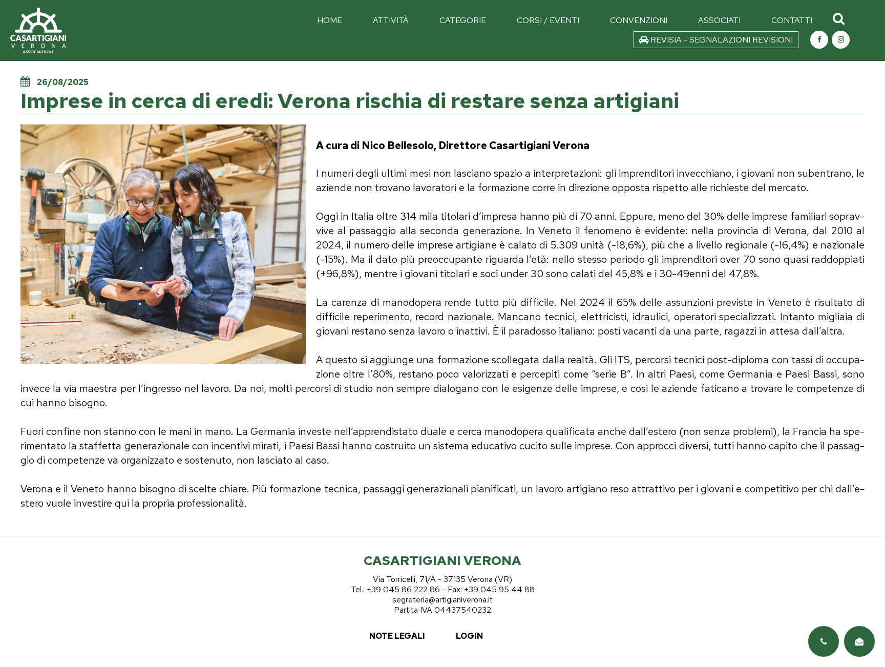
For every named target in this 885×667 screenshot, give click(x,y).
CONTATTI (791, 20)
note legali (397, 636)
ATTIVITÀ (391, 20)
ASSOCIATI (719, 20)
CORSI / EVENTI (548, 20)
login (469, 636)
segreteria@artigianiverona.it (442, 599)
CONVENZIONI (638, 20)
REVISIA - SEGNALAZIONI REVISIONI (720, 39)
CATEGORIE (462, 20)
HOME (329, 20)
